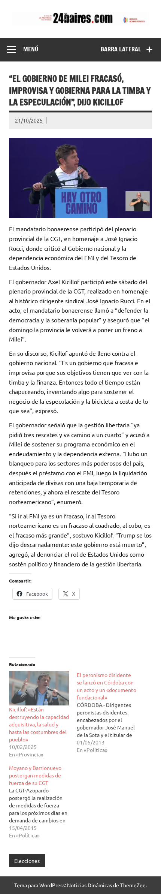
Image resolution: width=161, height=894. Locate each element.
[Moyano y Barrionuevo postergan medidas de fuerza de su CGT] (43, 801)
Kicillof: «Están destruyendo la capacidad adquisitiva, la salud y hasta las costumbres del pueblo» (39, 724)
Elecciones (27, 860)
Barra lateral (121, 49)
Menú (30, 49)
